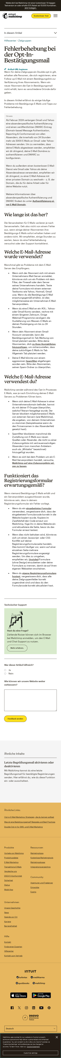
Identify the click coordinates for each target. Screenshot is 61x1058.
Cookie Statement (33, 1047)
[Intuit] (30, 971)
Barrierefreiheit (10, 926)
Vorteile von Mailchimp (14, 853)
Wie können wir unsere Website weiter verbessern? (24, 683)
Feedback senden (15, 719)
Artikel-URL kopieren (17, 69)
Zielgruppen (24, 40)
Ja (10, 670)
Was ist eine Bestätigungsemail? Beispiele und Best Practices (29, 822)
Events (33, 892)
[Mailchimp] (39, 983)
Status (7, 885)
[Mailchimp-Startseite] (12, 15)
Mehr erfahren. (17, 648)
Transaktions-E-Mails (12, 867)
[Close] (56, 1037)
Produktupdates (11, 858)
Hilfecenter (10, 40)
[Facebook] (12, 1008)
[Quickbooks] (22, 983)
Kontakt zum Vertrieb (13, 956)
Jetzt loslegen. (31, 8)
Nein (11, 673)
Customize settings (30, 1053)
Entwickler (34, 887)
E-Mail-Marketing (11, 862)
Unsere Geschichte (12, 908)
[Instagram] (26, 1008)
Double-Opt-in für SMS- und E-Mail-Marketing (23, 827)
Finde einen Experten (13, 947)
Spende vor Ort (10, 917)
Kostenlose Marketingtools (41, 858)
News (6, 912)
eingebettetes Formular (38, 508)
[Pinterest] (49, 1008)
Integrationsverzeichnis (40, 867)
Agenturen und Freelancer (41, 883)
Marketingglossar (37, 862)
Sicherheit (8, 880)
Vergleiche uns (10, 871)
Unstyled (33, 559)
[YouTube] (41, 1008)
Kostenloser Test (41, 16)
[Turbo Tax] (21, 977)
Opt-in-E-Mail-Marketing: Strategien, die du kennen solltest (29, 817)
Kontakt (7, 942)
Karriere (7, 921)
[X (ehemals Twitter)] (19, 1008)
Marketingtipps (36, 853)
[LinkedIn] (33, 1008)
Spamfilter (31, 361)
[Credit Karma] (38, 977)
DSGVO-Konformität (13, 876)
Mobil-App (8, 889)
